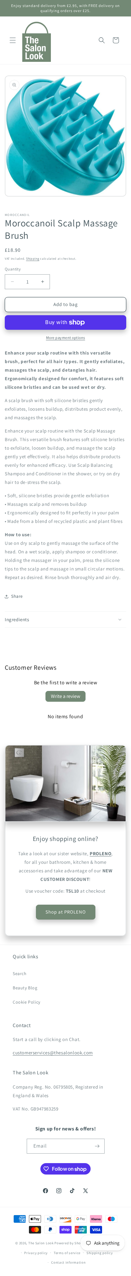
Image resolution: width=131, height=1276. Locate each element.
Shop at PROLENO (65, 912)
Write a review (65, 696)
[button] (13, 40)
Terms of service (67, 1253)
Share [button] (17, 596)
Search (20, 973)
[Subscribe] (97, 1146)
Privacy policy (36, 1253)
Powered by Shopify (70, 1243)
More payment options (65, 337)
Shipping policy (99, 1253)
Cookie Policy (26, 1002)
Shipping (32, 259)
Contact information (68, 1262)
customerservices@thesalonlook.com (53, 1053)
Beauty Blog (25, 988)
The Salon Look (41, 1243)
